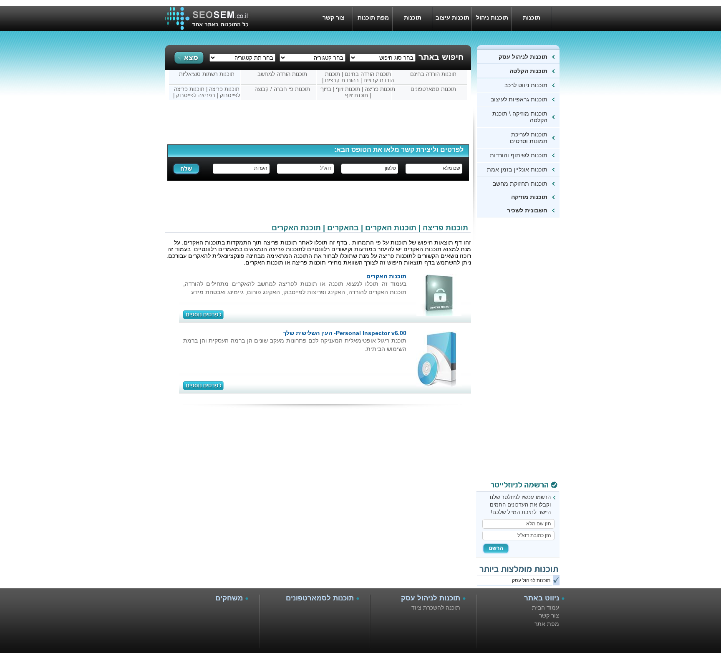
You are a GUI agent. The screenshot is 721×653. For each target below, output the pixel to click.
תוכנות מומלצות (412, 22)
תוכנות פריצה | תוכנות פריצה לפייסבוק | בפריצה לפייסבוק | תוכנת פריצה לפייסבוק (206, 92)
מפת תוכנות (373, 17)
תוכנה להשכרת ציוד (435, 607)
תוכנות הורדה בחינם (433, 74)
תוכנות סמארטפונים (433, 89)
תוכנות (531, 17)
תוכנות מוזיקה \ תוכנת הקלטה (519, 117)
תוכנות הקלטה (527, 71)
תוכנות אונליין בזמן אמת (517, 169)
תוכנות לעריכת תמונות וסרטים (528, 137)
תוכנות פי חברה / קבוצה (282, 89)
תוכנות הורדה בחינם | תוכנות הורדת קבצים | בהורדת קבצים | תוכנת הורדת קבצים (358, 77)
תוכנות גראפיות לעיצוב (519, 99)
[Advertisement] (526, 351)
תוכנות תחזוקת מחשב (520, 183)
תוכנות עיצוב (452, 17)
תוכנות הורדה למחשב (282, 74)
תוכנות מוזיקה (529, 197)
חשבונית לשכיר (527, 210)
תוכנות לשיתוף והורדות (518, 155)
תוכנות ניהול (492, 17)
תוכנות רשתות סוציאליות (206, 74)
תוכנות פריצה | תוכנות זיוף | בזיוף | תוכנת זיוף (357, 92)
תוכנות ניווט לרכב (524, 85)
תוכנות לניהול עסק (523, 56)
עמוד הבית (545, 607)
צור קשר (334, 17)
